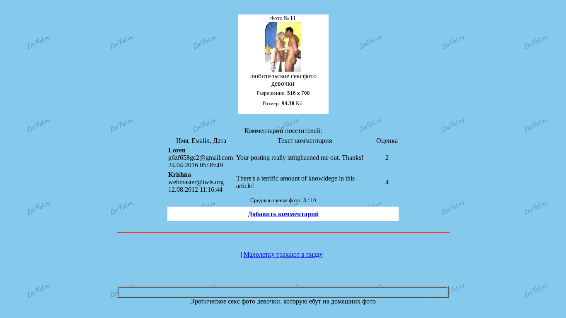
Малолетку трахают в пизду (283, 254)
